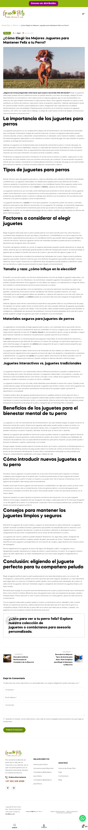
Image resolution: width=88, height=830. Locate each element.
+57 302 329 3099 (14, 781)
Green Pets (6, 25)
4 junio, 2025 (29, 33)
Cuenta (44, 827)
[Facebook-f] (7, 787)
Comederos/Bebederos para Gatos (42, 774)
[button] (43, 3)
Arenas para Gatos (40, 764)
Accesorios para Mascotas (43, 768)
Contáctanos (63, 776)
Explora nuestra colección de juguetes (40, 623)
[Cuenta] (44, 825)
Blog (60, 780)
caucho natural (37, 332)
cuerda (26, 203)
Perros (15, 25)
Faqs (60, 772)
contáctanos (37, 627)
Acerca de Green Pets (67, 768)
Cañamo (45, 187)
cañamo (30, 297)
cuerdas (6, 210)
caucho (37, 187)
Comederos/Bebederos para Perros (42, 782)
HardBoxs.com (10, 814)
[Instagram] (13, 787)
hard (18, 33)
